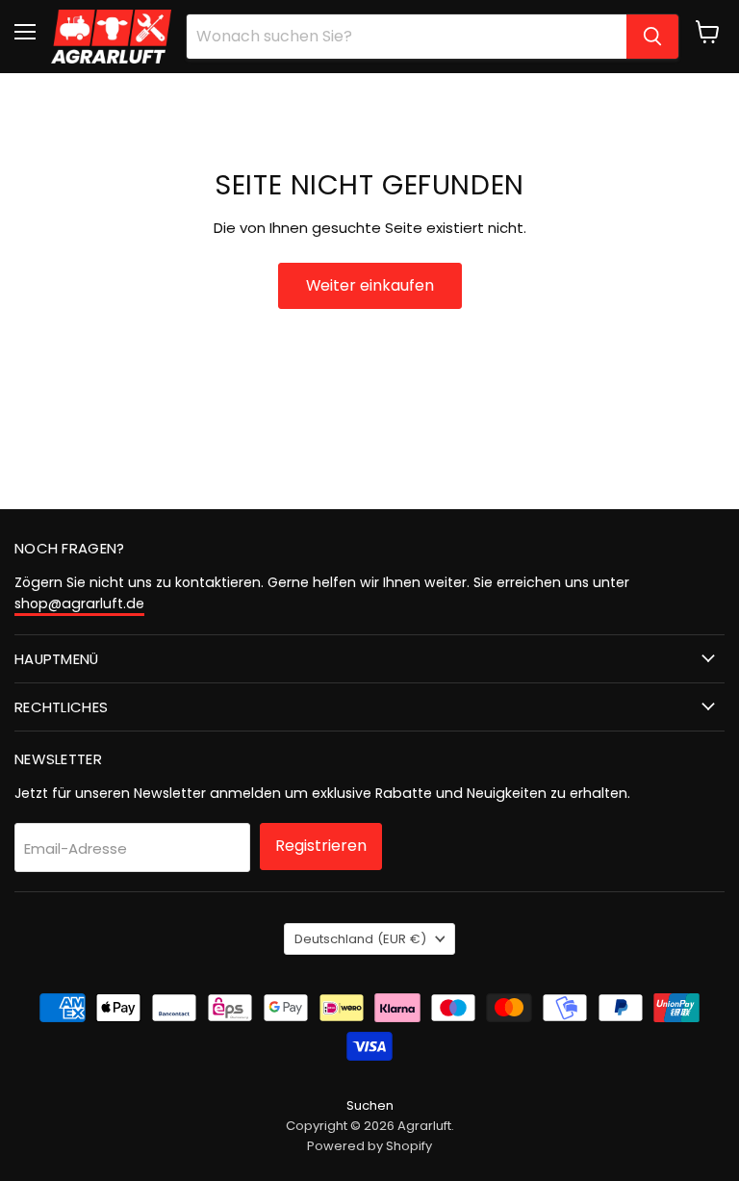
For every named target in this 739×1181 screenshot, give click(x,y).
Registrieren (321, 845)
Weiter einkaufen (370, 285)
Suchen (370, 1105)
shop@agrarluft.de (79, 603)
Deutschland (360, 939)
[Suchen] (652, 36)
